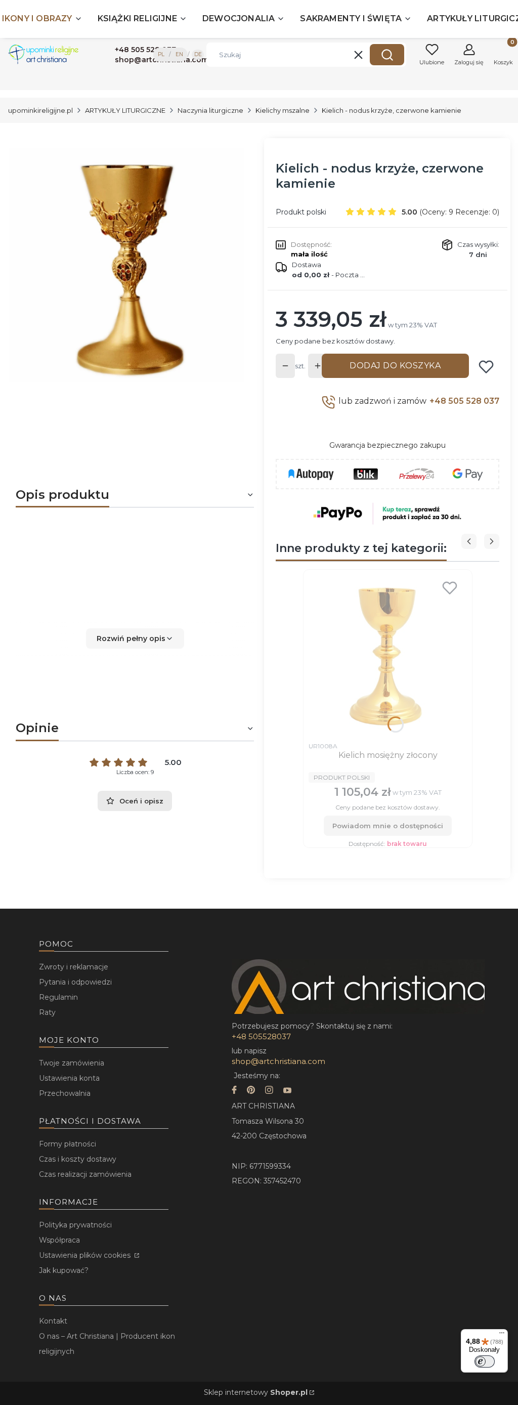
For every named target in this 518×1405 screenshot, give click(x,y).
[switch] (484, 1361)
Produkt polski (301, 212)
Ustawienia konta (69, 1078)
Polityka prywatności (75, 1224)
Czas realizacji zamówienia (85, 1174)
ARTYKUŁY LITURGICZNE (125, 110)
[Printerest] (251, 1091)
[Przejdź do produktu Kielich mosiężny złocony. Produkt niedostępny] (388, 656)
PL (161, 54)
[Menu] (502, 1335)
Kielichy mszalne (282, 110)
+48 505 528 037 (464, 401)
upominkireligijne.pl (40, 110)
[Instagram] (269, 1091)
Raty (47, 1012)
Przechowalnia (65, 1093)
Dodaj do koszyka (395, 365)
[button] (387, 54)
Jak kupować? (64, 1270)
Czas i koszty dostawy (77, 1159)
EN (179, 54)
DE (198, 54)
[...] (126, 265)
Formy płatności (67, 1143)
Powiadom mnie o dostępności (387, 826)
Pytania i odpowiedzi (75, 982)
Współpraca (59, 1240)
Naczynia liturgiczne (210, 110)
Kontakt (53, 1321)
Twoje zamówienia (71, 1063)
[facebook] (234, 1091)
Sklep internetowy (256, 1392)
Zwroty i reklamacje (73, 966)
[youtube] (287, 1091)
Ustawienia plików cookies (86, 1255)
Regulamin (58, 997)
